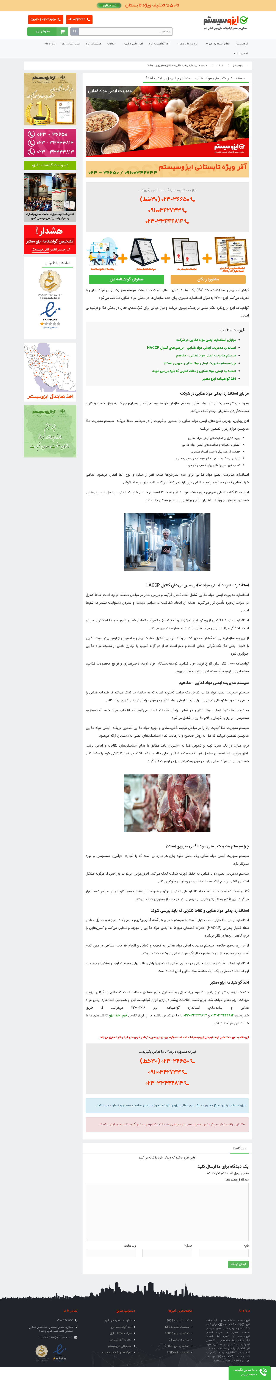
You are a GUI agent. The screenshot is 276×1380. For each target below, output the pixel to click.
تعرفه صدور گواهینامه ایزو (117, 1352)
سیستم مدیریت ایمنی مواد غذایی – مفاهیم (206, 356)
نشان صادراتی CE (179, 1339)
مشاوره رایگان (208, 279)
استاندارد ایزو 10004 (177, 1333)
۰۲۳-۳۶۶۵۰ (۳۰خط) (43, 19)
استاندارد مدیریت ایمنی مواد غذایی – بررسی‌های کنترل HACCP (191, 348)
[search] (74, 31)
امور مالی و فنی (134, 43)
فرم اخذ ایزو (118, 1016)
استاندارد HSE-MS (178, 1352)
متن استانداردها (71, 43)
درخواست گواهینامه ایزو (50, 165)
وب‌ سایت (130, 1246)
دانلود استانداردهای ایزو (118, 1320)
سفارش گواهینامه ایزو (127, 279)
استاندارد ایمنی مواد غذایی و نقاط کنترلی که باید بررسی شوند (194, 371)
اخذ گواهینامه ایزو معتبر (219, 379)
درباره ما (50, 43)
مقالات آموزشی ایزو (120, 1339)
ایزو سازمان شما (189, 43)
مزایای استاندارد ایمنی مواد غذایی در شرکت (206, 340)
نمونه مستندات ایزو (121, 1333)
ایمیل (188, 1246)
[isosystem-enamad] (59, 1353)
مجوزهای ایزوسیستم (120, 1346)
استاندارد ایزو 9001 (177, 1320)
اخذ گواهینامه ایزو (159, 43)
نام (246, 1246)
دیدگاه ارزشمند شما (237, 1180)
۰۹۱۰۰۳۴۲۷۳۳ (77, 19)
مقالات (111, 43)
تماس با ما (242, 53)
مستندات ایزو (93, 43)
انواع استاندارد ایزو (219, 43)
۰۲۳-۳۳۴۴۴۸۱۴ (165, 221)
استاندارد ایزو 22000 (177, 1346)
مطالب (220, 66)
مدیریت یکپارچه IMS (177, 1327)
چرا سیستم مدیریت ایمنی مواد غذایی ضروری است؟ (200, 363)
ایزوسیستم (242, 43)
